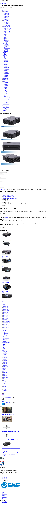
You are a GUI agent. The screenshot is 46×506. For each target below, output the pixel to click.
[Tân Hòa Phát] (3, 3)
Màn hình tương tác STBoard (7, 28)
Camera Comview (6, 50)
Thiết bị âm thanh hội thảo (7, 48)
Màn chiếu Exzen (6, 84)
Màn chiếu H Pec (5, 375)
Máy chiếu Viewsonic (6, 73)
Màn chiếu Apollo (6, 85)
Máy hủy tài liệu (3, 304)
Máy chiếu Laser (6, 62)
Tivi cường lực (4, 52)
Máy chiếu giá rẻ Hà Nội (5, 77)
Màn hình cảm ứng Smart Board (6, 322)
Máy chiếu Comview (5, 352)
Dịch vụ (2, 105)
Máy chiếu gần (5, 65)
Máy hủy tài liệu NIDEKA (7, 17)
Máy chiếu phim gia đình (5, 80)
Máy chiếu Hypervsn (5, 360)
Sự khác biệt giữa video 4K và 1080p (8, 414)
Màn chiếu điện (6, 82)
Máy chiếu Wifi (6, 64)
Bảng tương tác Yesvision (7, 21)
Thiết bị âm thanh (5, 43)
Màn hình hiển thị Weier (6, 37)
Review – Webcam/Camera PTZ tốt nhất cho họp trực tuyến (12, 439)
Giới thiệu (3, 10)
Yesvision (4, 346)
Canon (6, 93)
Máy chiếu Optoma (5, 351)
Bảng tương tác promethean (7, 25)
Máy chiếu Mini (4, 355)
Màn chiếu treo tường (5, 377)
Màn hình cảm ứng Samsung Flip (7, 35)
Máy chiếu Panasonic (5, 366)
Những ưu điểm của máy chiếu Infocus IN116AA (7, 194)
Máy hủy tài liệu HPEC (5, 309)
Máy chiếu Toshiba (5, 367)
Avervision (4, 348)
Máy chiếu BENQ (6, 68)
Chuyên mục (3, 492)
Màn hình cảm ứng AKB (5, 319)
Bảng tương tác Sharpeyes (7, 23)
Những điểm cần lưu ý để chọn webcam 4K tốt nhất (10, 431)
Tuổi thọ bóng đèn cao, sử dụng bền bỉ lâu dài (8, 196)
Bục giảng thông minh (4, 330)
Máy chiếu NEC (6, 66)
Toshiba (6, 91)
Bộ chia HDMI (7, 101)
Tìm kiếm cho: (1, 7)
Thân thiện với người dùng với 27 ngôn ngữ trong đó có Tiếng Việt (10, 198)
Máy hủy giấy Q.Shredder (7, 18)
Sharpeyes (5, 56)
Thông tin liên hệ (3, 476)
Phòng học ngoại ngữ (5, 11)
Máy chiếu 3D (5, 63)
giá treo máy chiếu (8, 98)
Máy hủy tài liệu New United (7, 12)
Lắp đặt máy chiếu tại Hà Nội (6, 107)
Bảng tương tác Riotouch (5, 316)
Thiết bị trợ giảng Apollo (7, 334)
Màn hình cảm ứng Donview (7, 29)
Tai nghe (5, 47)
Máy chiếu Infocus (5, 357)
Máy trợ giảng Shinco (6, 40)
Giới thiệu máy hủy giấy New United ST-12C (9, 454)
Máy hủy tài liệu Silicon (5, 307)
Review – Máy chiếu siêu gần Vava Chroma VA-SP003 (11, 448)
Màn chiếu (4, 81)
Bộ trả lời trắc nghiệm (5, 38)
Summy (4, 345)
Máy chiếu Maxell (6, 71)
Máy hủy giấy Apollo (6, 15)
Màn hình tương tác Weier (7, 27)
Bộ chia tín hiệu (6, 100)
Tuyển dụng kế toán (4, 501)
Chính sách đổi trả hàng (4, 478)
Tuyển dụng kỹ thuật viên (4, 502)
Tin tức (2, 498)
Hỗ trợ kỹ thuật (4, 108)
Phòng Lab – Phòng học (5, 103)
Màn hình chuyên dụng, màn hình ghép (6, 342)
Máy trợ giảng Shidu (6, 45)
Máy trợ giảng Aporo (6, 333)
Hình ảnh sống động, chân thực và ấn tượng (8, 195)
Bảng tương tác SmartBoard (6, 315)
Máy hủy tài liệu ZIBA (5, 312)
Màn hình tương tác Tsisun (6, 328)
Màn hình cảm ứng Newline (6, 325)
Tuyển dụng (4, 110)
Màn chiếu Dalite (6, 83)
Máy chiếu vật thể (5, 55)
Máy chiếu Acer (4, 358)
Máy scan (5, 94)
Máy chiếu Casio (6, 74)
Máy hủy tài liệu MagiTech (6, 310)
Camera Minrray (6, 51)
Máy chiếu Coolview (6, 69)
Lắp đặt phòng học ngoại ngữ (5, 496)
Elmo (4, 57)
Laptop (5, 90)
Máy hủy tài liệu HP (6, 19)
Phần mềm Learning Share (6, 104)
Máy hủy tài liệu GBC (6, 16)
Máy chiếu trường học (5, 79)
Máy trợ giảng (4, 39)
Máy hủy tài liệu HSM (5, 306)
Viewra (5, 58)
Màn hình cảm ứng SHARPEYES (6, 321)
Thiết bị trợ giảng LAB (6, 42)
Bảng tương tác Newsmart (7, 24)
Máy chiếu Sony (6, 75)
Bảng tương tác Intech (5, 318)
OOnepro (5, 53)
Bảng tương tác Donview (7, 22)
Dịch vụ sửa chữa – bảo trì (6, 106)
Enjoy (3, 349)
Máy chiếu (4, 59)
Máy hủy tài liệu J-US (6, 13)
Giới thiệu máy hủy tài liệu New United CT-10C (10, 455)
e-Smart (5, 54)
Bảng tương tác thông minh (6, 20)
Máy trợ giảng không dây (7, 41)
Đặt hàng (1, 173)
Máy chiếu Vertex (6, 61)
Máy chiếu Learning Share (6, 364)
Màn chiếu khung (6, 86)
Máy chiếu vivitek (5, 363)
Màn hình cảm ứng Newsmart (6, 327)
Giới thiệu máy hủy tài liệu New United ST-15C (10, 452)
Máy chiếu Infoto (6, 72)
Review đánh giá (5, 109)
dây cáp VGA (7, 99)
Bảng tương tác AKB (5, 313)
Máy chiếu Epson (6, 60)
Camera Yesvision (6, 49)
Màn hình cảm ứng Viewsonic (7, 31)
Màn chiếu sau (5, 87)
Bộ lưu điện (5, 88)
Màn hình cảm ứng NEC (5, 324)
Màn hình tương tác (6, 96)
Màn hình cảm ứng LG (6, 34)
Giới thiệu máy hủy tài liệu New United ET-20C (10, 451)
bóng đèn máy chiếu (8, 97)
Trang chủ (3, 9)
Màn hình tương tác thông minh (6, 26)
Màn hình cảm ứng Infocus (7, 32)
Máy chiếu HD (4, 354)
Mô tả (2, 188)
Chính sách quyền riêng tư (4, 477)
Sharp (3, 343)
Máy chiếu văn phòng (5, 78)
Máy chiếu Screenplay (6, 67)
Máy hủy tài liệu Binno (6, 14)
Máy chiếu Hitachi (6, 76)
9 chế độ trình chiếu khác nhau (6, 197)
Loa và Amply (5, 46)
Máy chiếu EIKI (4, 361)
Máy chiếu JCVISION (6, 70)
